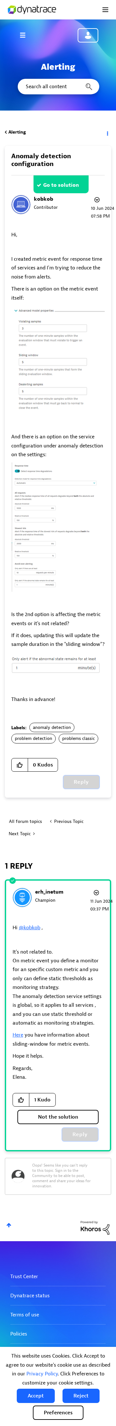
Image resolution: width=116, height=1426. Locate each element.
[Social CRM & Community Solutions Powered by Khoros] (95, 1227)
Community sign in (88, 35)
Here (18, 1035)
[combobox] (58, 86)
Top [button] (9, 1225)
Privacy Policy (42, 1374)
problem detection (33, 738)
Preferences (58, 1412)
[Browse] (26, 35)
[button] (36, 1396)
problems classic (78, 738)
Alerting (17, 132)
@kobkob (29, 927)
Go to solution (61, 185)
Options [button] (107, 132)
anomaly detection (52, 727)
